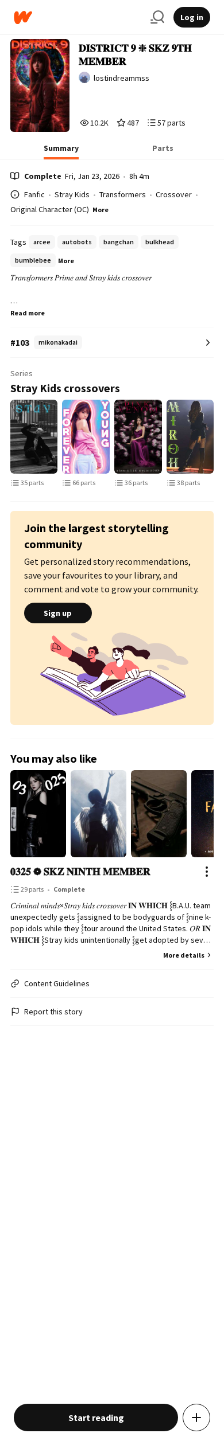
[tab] (61, 151)
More (100, 209)
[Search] (157, 17)
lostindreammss (121, 78)
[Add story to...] (196, 1417)
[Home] (77, 17)
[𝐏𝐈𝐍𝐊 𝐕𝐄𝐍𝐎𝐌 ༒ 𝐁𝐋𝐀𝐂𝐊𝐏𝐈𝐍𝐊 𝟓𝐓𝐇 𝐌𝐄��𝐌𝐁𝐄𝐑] (138, 437)
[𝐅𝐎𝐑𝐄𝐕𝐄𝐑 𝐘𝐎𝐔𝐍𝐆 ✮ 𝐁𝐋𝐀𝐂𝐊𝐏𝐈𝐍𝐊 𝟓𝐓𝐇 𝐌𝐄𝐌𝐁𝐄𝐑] (86, 437)
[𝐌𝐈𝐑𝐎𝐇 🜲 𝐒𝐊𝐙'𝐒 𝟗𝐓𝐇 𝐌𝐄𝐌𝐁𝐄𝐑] (190, 437)
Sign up (58, 613)
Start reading (96, 1417)
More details (183, 955)
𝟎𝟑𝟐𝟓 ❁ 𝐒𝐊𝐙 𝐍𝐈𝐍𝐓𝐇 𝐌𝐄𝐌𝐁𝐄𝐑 (80, 871)
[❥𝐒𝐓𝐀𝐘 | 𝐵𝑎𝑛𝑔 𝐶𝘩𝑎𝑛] (34, 437)
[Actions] (207, 871)
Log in (191, 17)
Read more (27, 313)
